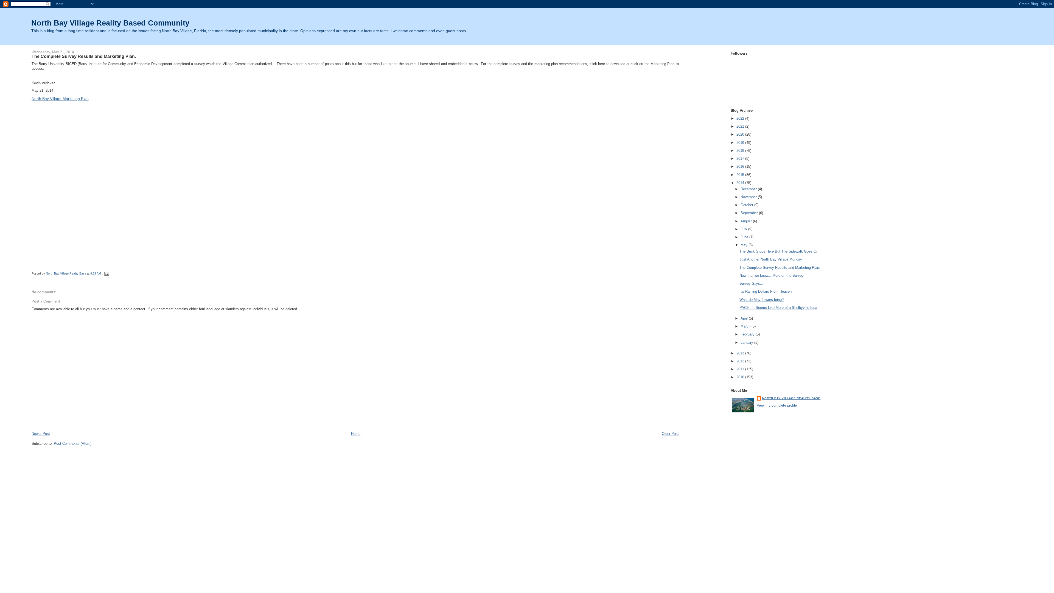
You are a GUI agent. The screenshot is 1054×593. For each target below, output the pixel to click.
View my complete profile (777, 405)
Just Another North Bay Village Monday (770, 259)
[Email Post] (106, 273)
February (748, 334)
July (744, 229)
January (747, 342)
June (745, 237)
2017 (740, 158)
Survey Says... (751, 283)
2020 (740, 134)
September (750, 213)
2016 (740, 166)
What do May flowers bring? (761, 300)
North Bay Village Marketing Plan (60, 98)
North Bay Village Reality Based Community (110, 23)
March (746, 326)
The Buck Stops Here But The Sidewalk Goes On (778, 251)
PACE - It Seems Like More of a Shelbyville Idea (778, 308)
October (747, 205)
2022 (740, 118)
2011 (740, 369)
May (745, 245)
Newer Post (41, 434)
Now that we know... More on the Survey (771, 275)
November (749, 197)
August (747, 221)
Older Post (670, 434)
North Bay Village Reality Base (791, 398)
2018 (740, 151)
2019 (740, 143)
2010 (740, 377)
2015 (740, 175)
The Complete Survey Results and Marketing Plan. (779, 267)
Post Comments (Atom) (72, 443)
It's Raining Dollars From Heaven (765, 291)
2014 (740, 183)
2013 (740, 353)
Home (355, 434)
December (749, 189)
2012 (740, 361)
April (745, 318)
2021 (740, 126)
